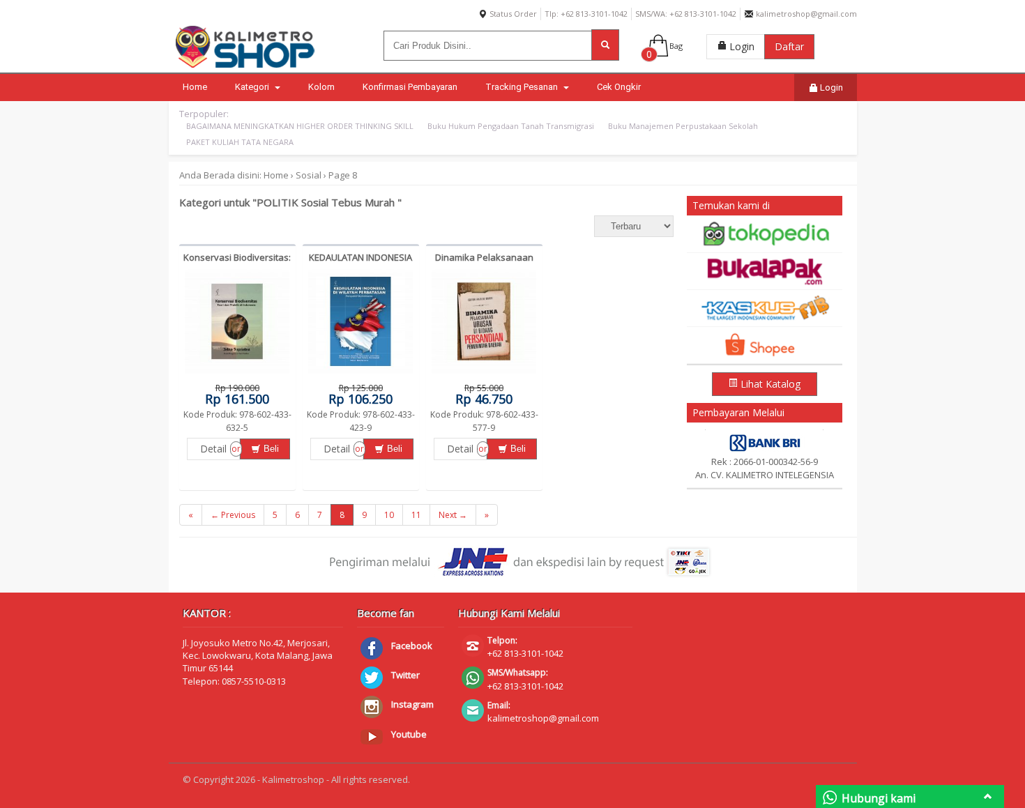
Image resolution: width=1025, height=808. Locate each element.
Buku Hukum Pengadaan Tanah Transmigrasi (510, 126)
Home (195, 87)
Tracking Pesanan (522, 87)
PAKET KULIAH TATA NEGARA (240, 142)
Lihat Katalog (769, 383)
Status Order (512, 13)
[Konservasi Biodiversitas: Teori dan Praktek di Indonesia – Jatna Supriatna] (237, 373)
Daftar (789, 46)
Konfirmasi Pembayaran (410, 87)
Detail (213, 448)
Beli (270, 448)
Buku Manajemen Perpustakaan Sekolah (683, 126)
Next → (453, 515)
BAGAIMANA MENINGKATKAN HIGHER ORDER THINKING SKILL (299, 126)
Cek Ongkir (619, 87)
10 (389, 515)
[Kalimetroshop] (245, 67)
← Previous (233, 515)
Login (740, 46)
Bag (676, 45)
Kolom (321, 87)
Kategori (253, 87)
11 (416, 515)
